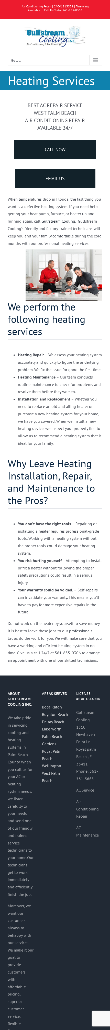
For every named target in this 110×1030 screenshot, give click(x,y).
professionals (81, 630)
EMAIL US (55, 178)
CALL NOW (55, 150)
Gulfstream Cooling (58, 221)
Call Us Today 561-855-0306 (63, 10)
